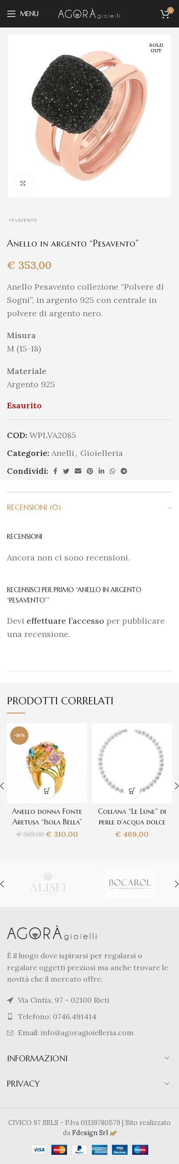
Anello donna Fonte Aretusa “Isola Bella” (47, 817)
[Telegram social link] (124, 471)
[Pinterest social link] (90, 471)
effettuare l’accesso (65, 620)
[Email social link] (78, 471)
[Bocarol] (130, 884)
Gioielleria (101, 453)
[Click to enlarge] (23, 183)
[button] (47, 791)
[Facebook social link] (55, 471)
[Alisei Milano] (47, 884)
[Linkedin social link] (101, 471)
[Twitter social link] (66, 471)
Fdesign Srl (90, 1133)
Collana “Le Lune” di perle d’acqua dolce (132, 817)
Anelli (62, 453)
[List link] (89, 1017)
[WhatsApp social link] (112, 471)
